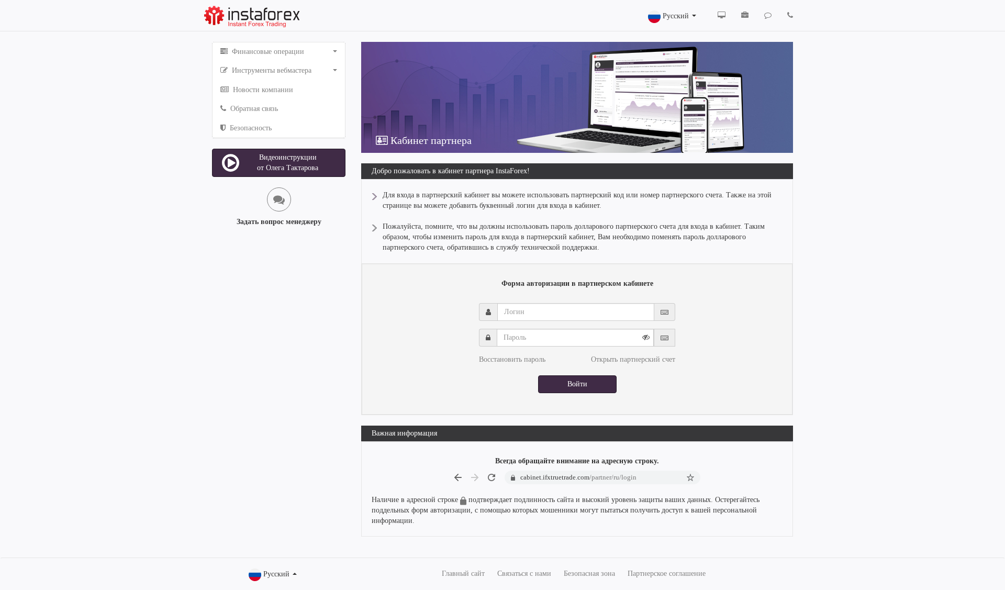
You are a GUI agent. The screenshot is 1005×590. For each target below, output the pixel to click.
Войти (577, 384)
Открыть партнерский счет (633, 359)
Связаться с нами (524, 573)
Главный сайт (463, 573)
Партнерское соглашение (667, 573)
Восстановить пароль (512, 359)
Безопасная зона (589, 573)
